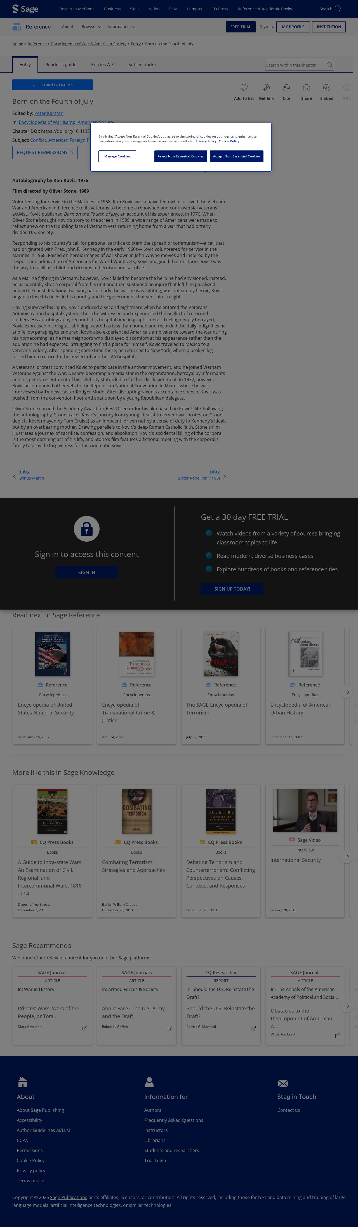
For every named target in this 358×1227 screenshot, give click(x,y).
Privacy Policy (206, 141)
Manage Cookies (117, 156)
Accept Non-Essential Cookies (236, 156)
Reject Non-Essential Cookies (180, 156)
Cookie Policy (229, 141)
